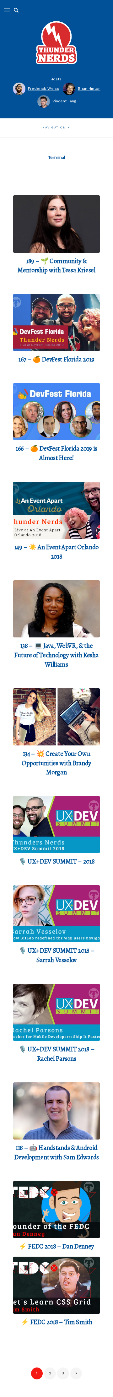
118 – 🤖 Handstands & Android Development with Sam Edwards (56, 1152)
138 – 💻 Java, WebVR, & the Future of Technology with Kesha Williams (56, 655)
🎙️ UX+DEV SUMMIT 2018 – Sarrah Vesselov (57, 955)
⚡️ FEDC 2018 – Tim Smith (56, 1322)
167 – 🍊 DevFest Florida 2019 (56, 359)
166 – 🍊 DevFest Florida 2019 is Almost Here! (56, 453)
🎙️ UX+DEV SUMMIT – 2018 (57, 861)
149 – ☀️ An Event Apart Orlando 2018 (56, 552)
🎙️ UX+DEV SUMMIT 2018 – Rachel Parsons (57, 1054)
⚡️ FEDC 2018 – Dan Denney (56, 1246)
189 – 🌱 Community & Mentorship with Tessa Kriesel (56, 266)
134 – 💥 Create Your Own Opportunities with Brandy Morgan (56, 763)
